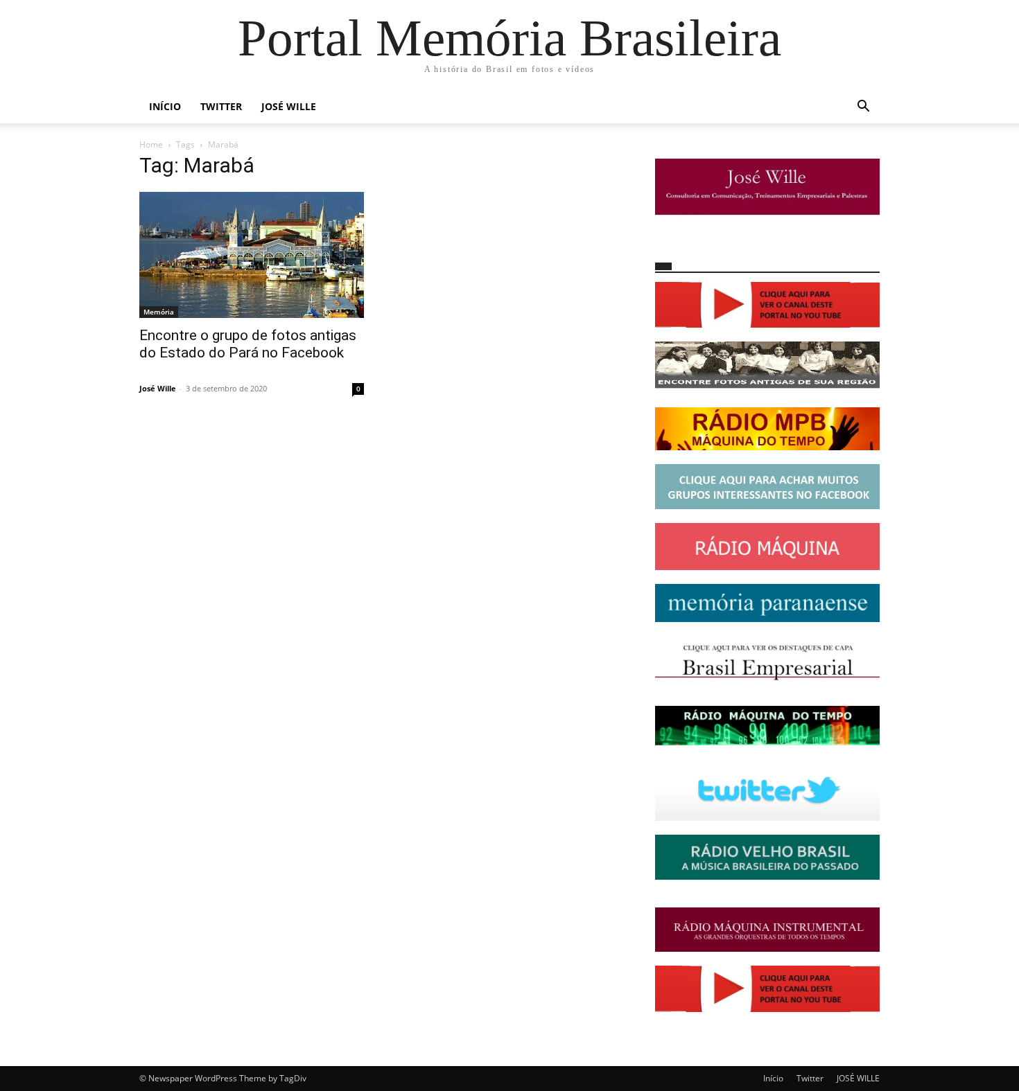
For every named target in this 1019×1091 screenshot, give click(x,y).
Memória (158, 312)
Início (165, 106)
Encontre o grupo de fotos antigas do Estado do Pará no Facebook (247, 344)
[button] (863, 107)
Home (151, 144)
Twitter (221, 106)
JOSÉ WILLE (288, 106)
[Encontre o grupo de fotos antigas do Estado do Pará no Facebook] (251, 255)
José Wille (157, 388)
